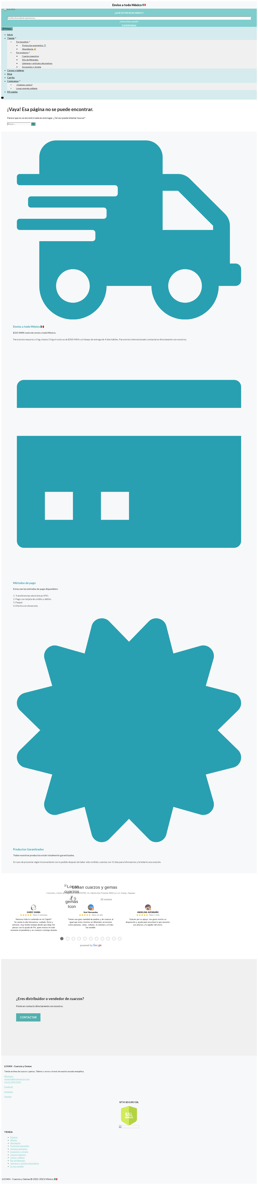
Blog (9, 73)
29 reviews (106, 899)
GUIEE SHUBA (33, 912)
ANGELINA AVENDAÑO (148, 912)
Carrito (11, 77)
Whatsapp (8, 1076)
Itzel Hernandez (91, 912)
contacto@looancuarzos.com (17, 1079)
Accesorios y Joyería (31, 67)
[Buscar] (33, 124)
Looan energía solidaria (26, 88)
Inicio (10, 34)
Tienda (10, 38)
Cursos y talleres (15, 70)
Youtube (7, 1096)
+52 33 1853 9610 (12, 1082)
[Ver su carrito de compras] (2, 97)
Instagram (8, 1092)
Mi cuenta (12, 91)
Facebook (8, 1087)
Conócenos (13, 81)
